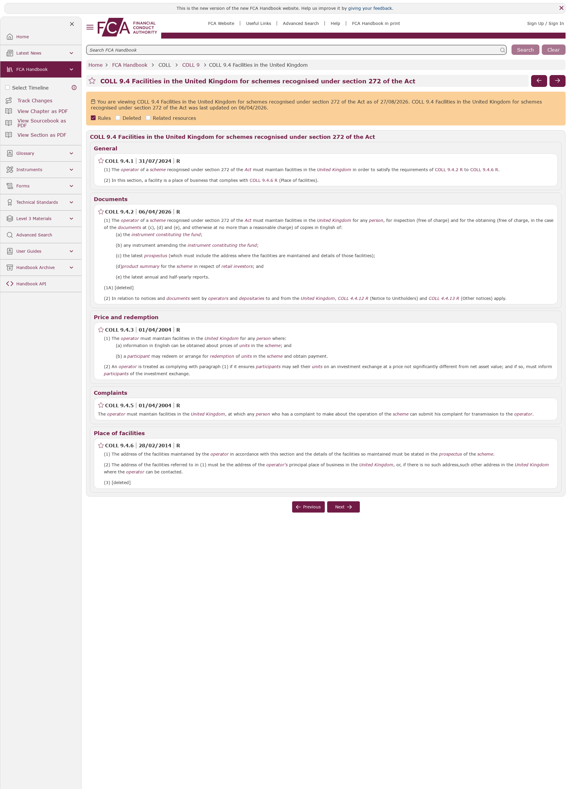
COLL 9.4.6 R (484, 169)
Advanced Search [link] (301, 23)
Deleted (132, 118)
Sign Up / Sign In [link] (545, 23)
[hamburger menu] (90, 27)
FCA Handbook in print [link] (376, 23)
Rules (104, 118)
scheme (158, 170)
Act (248, 170)
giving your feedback (370, 8)
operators (218, 298)
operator (130, 170)
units (244, 345)
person (376, 220)
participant (138, 356)
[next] (558, 81)
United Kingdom (334, 170)
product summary (140, 266)
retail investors (237, 266)
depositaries (251, 298)
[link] (127, 27)
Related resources (174, 118)
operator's (277, 465)
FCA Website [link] (221, 23)
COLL (165, 65)
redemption (222, 356)
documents (129, 227)
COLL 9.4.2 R (449, 169)
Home (95, 65)
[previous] (539, 81)
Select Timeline (30, 87)
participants (268, 367)
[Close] (561, 8)
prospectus (155, 256)
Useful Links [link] (258, 23)
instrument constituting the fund (166, 235)
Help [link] (335, 23)
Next (340, 506)
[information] (74, 87)
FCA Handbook (129, 65)
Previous (312, 506)
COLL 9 (190, 65)
